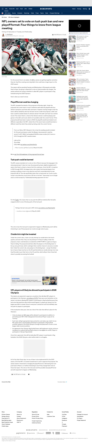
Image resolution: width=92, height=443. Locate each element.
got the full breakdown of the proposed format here (29, 156)
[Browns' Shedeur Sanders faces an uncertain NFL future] (72, 47)
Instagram (64, 418)
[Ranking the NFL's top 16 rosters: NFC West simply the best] (72, 64)
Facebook (64, 420)
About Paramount (21, 418)
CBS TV (19, 422)
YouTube (64, 414)
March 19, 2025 (48, 150)
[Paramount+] (40, 433)
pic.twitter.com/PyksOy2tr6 (45, 214)
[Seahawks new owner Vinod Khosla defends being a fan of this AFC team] (72, 99)
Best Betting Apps (6, 420)
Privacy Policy (35, 416)
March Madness (6, 424)
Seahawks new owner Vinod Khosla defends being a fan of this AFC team (82, 98)
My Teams (79, 418)
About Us (19, 414)
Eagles (17, 202)
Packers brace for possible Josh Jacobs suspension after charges (83, 107)
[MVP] (57, 432)
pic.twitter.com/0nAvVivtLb (39, 146)
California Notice (36, 423)
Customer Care (51, 416)
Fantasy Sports (5, 416)
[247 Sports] (20, 433)
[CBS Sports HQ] (43, 430)
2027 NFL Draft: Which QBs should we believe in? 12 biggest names (83, 72)
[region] (79, 26)
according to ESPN (32, 300)
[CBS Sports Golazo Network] (57, 430)
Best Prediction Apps (7, 422)
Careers (19, 416)
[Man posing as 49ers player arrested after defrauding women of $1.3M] (72, 116)
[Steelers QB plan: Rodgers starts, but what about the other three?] (72, 90)
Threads (64, 424)
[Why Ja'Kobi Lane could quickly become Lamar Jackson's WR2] (72, 56)
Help (48, 414)
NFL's (33, 80)
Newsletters (80, 416)
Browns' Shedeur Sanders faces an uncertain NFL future (83, 46)
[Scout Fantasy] (65, 433)
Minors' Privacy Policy (37, 418)
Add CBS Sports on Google (60, 34)
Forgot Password (81, 420)
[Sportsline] (31, 433)
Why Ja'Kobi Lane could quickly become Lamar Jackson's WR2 (82, 55)
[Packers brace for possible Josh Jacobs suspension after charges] (72, 108)
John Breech (10, 34)
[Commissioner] (50, 432)
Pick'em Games (6, 414)
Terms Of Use (35, 414)
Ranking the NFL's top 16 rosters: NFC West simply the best (83, 63)
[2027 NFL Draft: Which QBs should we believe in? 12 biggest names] (72, 73)
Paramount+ (20, 420)
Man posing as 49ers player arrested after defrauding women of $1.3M (82, 116)
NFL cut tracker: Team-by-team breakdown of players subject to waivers (83, 80)
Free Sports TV (6, 418)
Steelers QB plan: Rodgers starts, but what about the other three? (82, 89)
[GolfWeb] (73, 433)
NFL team (27, 317)
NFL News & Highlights (13, 17)
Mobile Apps (5, 426)
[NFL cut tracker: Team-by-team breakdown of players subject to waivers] (72, 82)
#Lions (27, 134)
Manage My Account (82, 414)
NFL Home (4, 17)
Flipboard (64, 426)
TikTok (63, 416)
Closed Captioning (37, 421)
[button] (62, 13)
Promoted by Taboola (61, 384)
